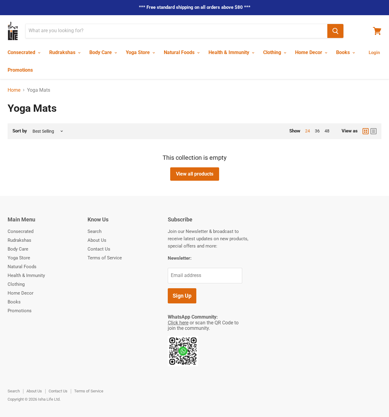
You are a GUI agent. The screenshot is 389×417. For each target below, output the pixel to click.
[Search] (335, 31)
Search (95, 231)
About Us (97, 240)
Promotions (20, 70)
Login (374, 52)
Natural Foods (180, 52)
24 (307, 130)
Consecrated (22, 52)
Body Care (101, 52)
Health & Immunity (229, 52)
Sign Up (182, 295)
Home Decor (309, 52)
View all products (194, 174)
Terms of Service (105, 258)
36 (317, 130)
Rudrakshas (63, 52)
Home (14, 90)
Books (343, 52)
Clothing (272, 52)
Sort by (19, 131)
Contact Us (99, 249)
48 (327, 130)
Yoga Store (138, 52)
